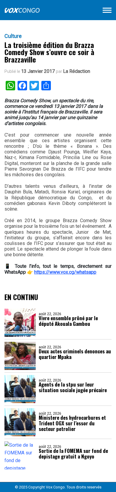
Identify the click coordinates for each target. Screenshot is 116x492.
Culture (13, 36)
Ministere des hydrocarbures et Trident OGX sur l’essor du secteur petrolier (72, 423)
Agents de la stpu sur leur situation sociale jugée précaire (73, 387)
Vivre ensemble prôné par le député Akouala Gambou (68, 320)
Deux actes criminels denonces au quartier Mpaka (75, 354)
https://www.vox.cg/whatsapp (65, 272)
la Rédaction (76, 71)
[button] (107, 11)
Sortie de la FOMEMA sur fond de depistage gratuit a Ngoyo (73, 453)
